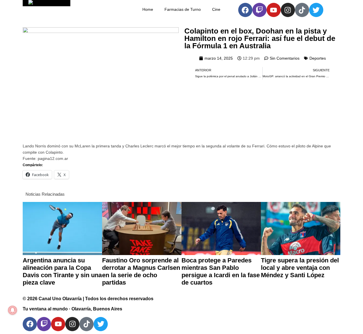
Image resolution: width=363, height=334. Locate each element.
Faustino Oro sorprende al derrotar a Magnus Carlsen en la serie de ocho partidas (141, 271)
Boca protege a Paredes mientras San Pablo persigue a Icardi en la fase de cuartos (221, 271)
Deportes (317, 58)
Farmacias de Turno (182, 9)
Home (147, 9)
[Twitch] (259, 10)
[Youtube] (274, 10)
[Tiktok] (302, 10)
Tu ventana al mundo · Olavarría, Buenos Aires (72, 308)
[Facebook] (245, 10)
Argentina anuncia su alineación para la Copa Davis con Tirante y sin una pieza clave (62, 271)
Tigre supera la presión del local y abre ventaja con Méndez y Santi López (300, 268)
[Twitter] (316, 10)
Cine (216, 9)
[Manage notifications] (12, 310)
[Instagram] (288, 10)
